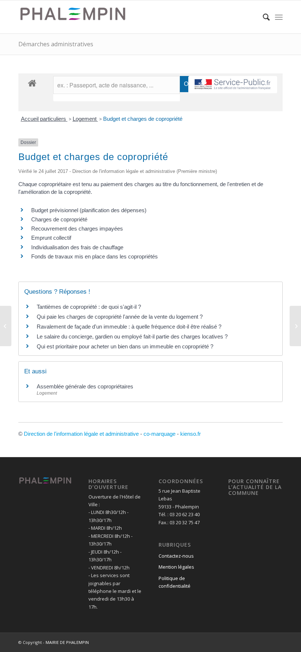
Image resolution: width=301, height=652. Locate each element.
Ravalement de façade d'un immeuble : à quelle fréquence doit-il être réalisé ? (129, 326)
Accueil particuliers (44, 119)
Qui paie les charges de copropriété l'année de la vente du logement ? (120, 317)
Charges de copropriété (59, 219)
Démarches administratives (55, 44)
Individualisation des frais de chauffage (77, 247)
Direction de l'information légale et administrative (81, 434)
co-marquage (159, 434)
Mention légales (176, 567)
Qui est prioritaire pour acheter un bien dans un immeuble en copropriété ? (125, 346)
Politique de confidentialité (175, 582)
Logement (85, 119)
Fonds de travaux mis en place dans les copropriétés (94, 256)
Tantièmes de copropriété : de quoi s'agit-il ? (89, 307)
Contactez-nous (176, 556)
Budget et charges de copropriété (142, 119)
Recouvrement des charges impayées (77, 228)
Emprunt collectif (51, 238)
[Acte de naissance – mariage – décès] (5, 326)
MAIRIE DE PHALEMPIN (67, 642)
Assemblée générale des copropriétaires (85, 386)
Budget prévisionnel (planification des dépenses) (88, 210)
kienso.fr (190, 434)
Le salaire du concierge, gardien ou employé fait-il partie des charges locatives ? (132, 336)
